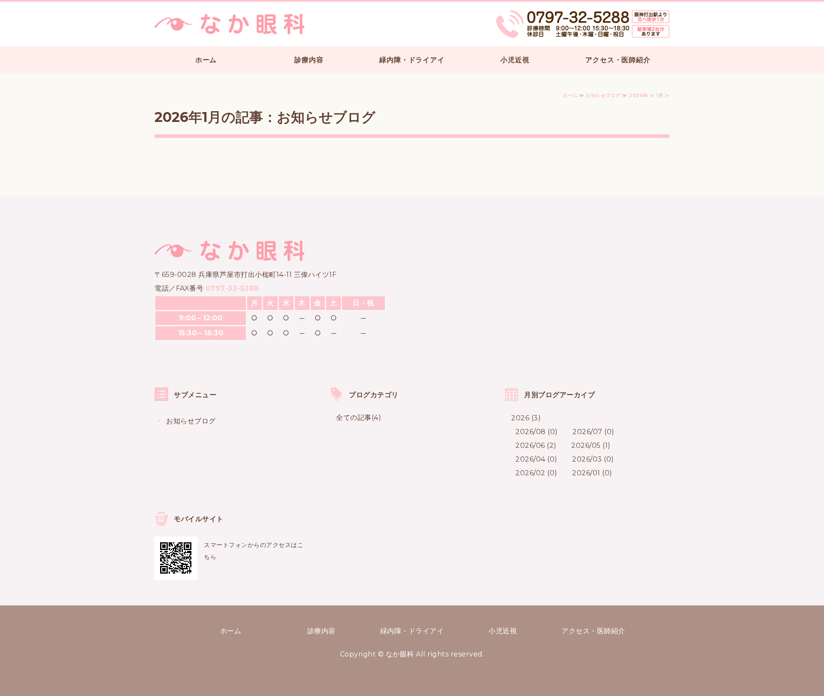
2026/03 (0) (593, 459)
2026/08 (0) (536, 432)
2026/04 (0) (536, 459)
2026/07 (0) (594, 432)
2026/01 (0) (592, 473)
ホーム (206, 60)
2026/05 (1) (591, 445)
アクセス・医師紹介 (617, 60)
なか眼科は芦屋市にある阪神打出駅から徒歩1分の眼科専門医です (229, 24)
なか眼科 (400, 654)
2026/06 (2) (536, 445)
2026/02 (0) (536, 473)
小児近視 (514, 60)
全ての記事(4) (358, 417)
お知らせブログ (603, 95)
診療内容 (308, 60)
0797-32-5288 (232, 288)
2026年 (638, 95)
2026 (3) (526, 418)
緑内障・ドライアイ (411, 60)
